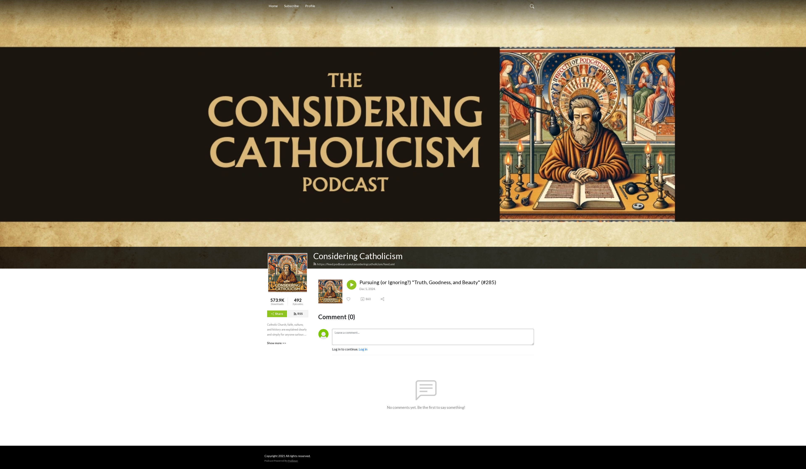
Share (279, 313)
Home (273, 6)
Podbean (293, 460)
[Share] (382, 299)
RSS (300, 313)
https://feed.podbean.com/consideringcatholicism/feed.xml (356, 264)
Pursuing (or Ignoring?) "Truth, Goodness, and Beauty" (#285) (428, 282)
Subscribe (291, 6)
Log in (363, 349)
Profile (310, 6)
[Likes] (348, 299)
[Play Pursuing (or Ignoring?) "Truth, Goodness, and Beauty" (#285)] (351, 285)
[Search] (532, 6)
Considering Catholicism (358, 256)
